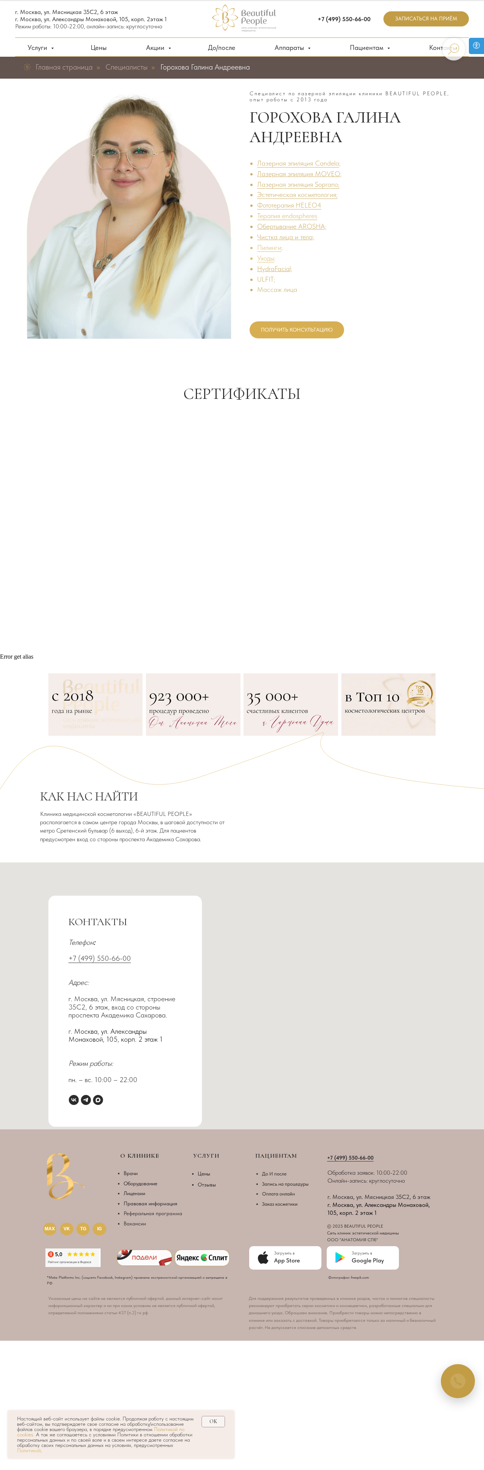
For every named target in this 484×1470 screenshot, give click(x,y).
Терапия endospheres (287, 216)
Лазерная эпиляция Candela (298, 163)
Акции (156, 47)
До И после (274, 1174)
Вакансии (135, 1223)
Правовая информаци (149, 1203)
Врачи (131, 1173)
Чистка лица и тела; (285, 237)
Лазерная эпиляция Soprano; (298, 184)
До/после (221, 47)
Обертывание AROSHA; (291, 226)
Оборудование (140, 1183)
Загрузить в (362, 1253)
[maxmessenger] (98, 1100)
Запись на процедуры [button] (285, 1184)
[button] (426, 18)
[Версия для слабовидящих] (476, 46)
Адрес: (78, 982)
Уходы (265, 258)
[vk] (74, 1100)
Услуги (38, 47)
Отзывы (207, 1185)
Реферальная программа (153, 1213)
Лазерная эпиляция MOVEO (298, 174)
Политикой (29, 1450)
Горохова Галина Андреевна (205, 66)
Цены (99, 47)
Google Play (368, 1260)
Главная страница (64, 66)
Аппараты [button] (290, 47)
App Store (287, 1260)
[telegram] (86, 1100)
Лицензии (134, 1193)
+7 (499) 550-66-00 (99, 958)
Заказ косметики (280, 1204)
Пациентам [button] (367, 47)
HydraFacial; (274, 269)
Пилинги (269, 247)
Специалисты (126, 66)
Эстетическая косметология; (297, 194)
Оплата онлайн (278, 1194)
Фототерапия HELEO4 (289, 205)
